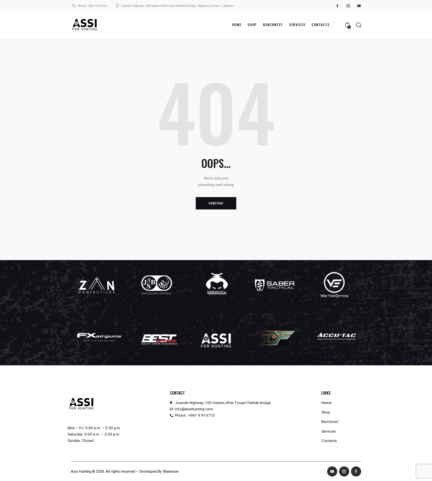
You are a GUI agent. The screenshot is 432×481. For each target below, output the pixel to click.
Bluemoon (171, 471)
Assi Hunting (81, 471)
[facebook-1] (337, 6)
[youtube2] (359, 6)
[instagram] (348, 6)
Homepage (216, 203)
